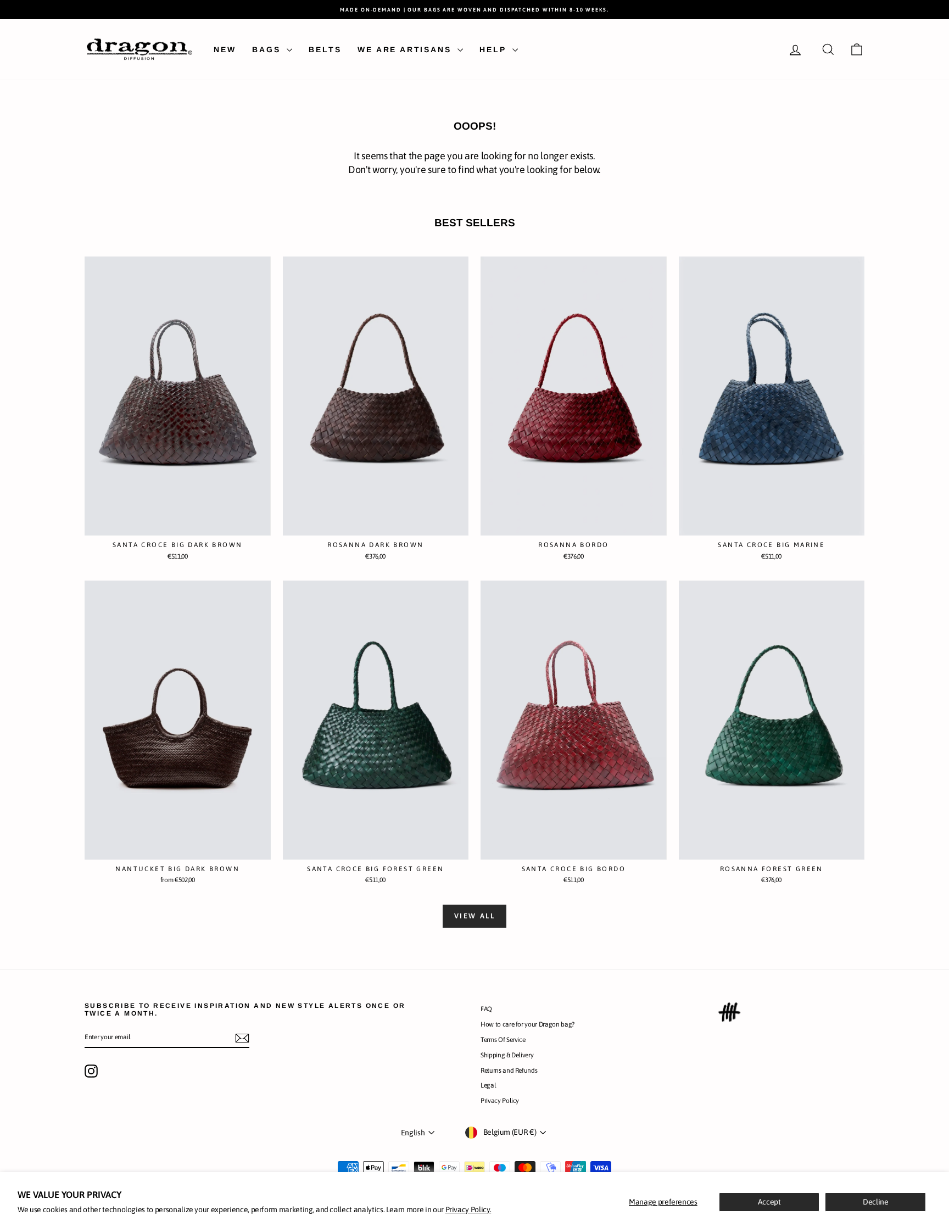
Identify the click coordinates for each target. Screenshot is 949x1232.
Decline (876, 1201)
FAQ (486, 1009)
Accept (769, 1201)
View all (474, 916)
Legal (488, 1085)
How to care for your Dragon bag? (527, 1024)
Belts (325, 49)
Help (494, 49)
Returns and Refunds (509, 1070)
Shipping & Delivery (507, 1055)
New (225, 49)
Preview (177, 524)
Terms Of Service (503, 1040)
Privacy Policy (500, 1101)
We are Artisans (406, 49)
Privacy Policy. (468, 1209)
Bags (268, 49)
